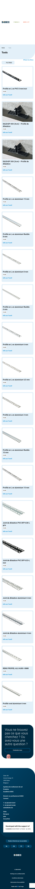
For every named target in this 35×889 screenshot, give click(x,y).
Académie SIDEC (8, 791)
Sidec (5, 811)
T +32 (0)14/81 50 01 (9, 803)
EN (14, 846)
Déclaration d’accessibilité (17, 882)
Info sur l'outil (7, 95)
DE (28, 846)
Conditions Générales (17, 878)
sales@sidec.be (8, 807)
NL (6, 846)
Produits (6, 789)
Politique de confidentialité (17, 873)
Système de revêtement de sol (13, 787)
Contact (5, 798)
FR (21, 846)
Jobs (4, 816)
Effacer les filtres (28, 60)
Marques (6, 814)
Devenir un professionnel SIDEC (13, 796)
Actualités (6, 819)
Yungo (22, 886)
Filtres (9, 62)
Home (3, 47)
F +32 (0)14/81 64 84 (9, 805)
